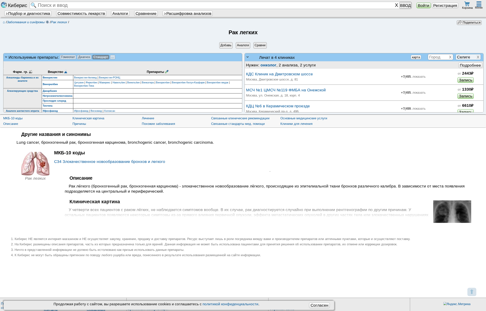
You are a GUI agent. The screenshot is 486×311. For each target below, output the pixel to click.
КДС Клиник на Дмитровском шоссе (279, 74)
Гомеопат (68, 57)
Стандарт (100, 57)
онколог (268, 65)
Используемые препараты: (61, 57)
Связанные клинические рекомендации (240, 118)
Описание (10, 124)
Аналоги (120, 13)
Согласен (319, 305)
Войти (423, 5)
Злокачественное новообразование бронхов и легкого (109, 161)
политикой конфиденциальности (230, 304)
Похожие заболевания (158, 124)
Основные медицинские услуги (303, 118)
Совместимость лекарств (81, 13)
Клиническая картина (88, 118)
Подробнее (470, 65)
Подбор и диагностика (29, 13)
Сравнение (146, 13)
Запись (465, 80)
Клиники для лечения (296, 124)
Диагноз (84, 57)
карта (416, 57)
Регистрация (445, 5)
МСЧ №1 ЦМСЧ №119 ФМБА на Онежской (286, 90)
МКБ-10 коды (13, 118)
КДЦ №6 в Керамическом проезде (278, 106)
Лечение (148, 118)
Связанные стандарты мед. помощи (238, 124)
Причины (79, 124)
